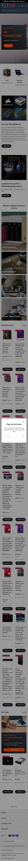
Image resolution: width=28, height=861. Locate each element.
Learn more (22, 1)
